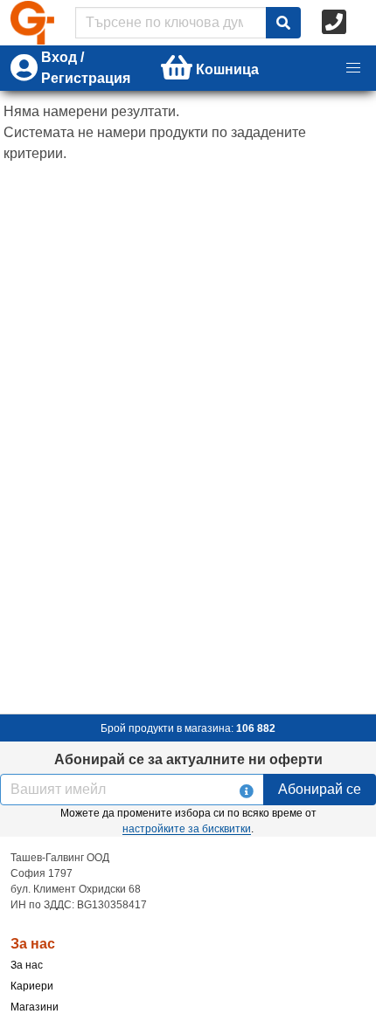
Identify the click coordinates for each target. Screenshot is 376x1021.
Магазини (34, 1007)
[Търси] (283, 22)
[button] (353, 68)
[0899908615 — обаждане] (336, 23)
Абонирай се (319, 789)
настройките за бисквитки (186, 829)
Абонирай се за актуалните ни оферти (188, 759)
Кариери (31, 986)
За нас (26, 965)
